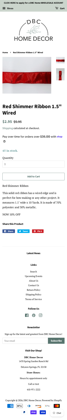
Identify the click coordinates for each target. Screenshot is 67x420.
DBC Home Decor (32, 400)
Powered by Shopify (52, 400)
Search (33, 271)
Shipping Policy (33, 294)
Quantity (7, 158)
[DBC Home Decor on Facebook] (27, 315)
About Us (33, 280)
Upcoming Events (33, 276)
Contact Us (33, 285)
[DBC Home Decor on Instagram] (40, 315)
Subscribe (56, 341)
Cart (62, 8)
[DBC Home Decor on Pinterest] (33, 315)
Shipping (7, 128)
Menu (9, 8)
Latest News (33, 253)
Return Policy (33, 289)
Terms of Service (33, 299)
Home (5, 52)
